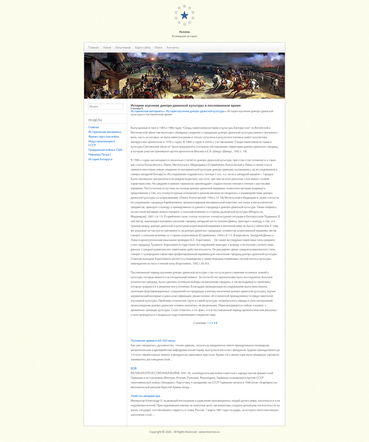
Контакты (173, 48)
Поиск (159, 48)
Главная (93, 48)
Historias (184, 32)
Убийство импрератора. (146, 396)
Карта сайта (143, 48)
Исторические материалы (104, 132)
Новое (107, 48)
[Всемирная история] (184, 97)
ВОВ (134, 368)
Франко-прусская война (103, 136)
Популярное (123, 48)
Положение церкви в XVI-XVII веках (153, 340)
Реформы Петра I (99, 154)
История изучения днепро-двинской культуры (195, 111)
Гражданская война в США (105, 149)
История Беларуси (100, 159)
